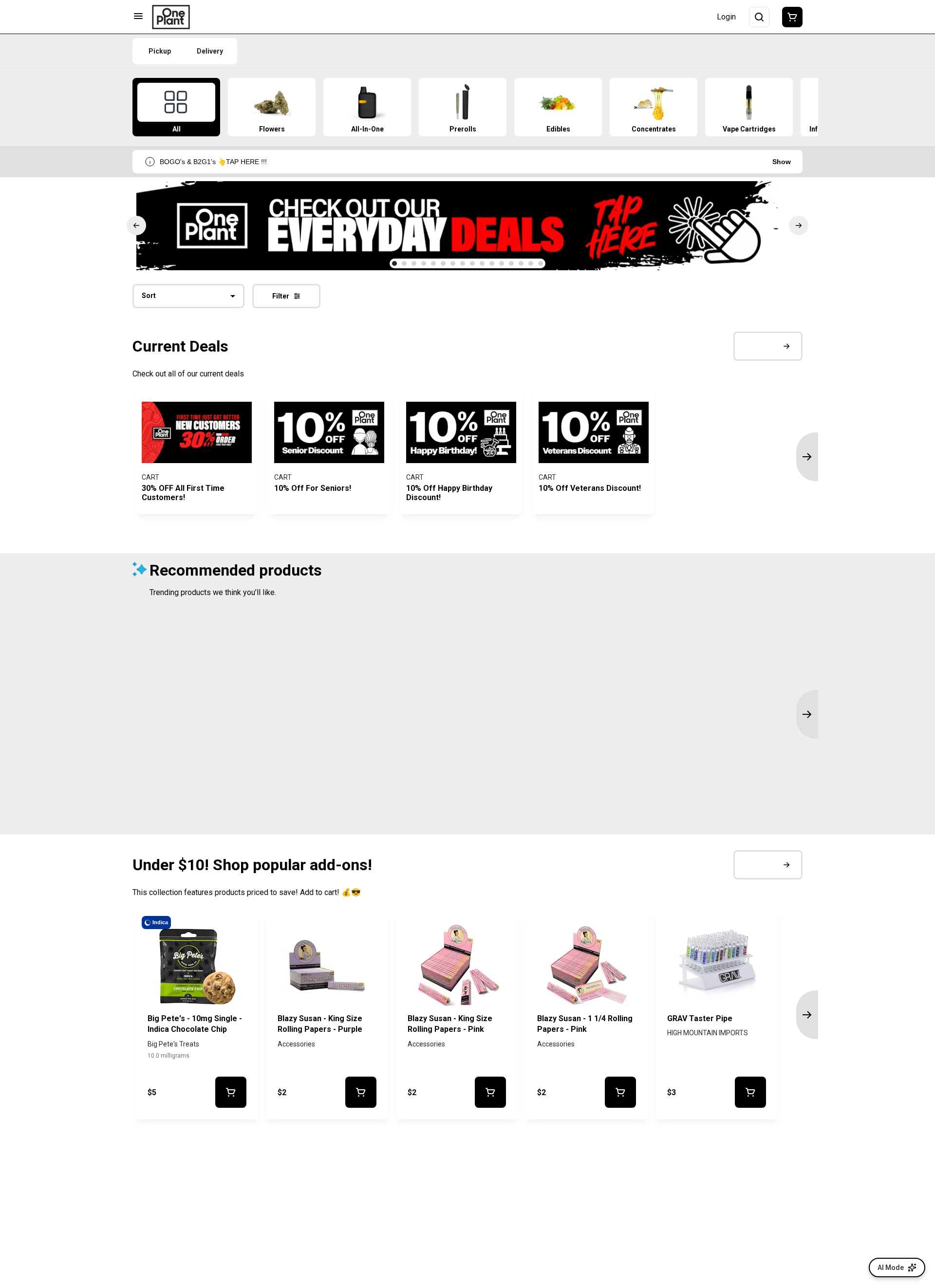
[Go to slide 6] (443, 263)
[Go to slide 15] (530, 263)
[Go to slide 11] (491, 263)
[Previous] (136, 225)
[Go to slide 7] (452, 263)
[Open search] (759, 17)
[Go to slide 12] (501, 263)
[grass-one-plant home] (171, 17)
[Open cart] (790, 17)
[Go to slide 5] (433, 263)
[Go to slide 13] (511, 263)
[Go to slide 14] (521, 263)
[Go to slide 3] (413, 263)
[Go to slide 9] (472, 263)
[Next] (798, 225)
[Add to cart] (230, 1092)
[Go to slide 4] (423, 263)
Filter (280, 296)
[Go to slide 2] (404, 263)
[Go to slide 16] (540, 263)
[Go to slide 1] (394, 263)
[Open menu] (138, 16)
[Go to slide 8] (462, 263)
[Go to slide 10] (482, 263)
